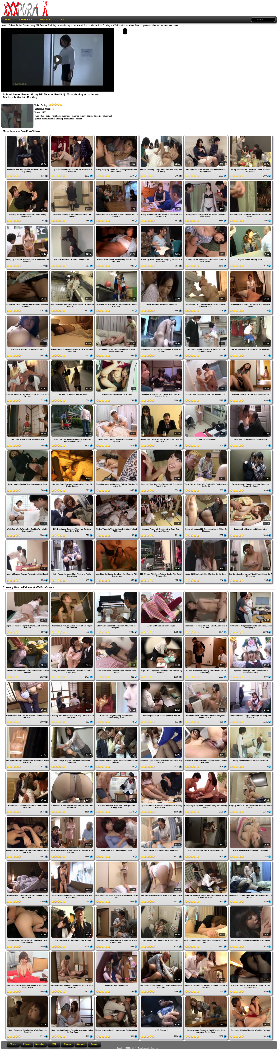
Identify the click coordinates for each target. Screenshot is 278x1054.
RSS (63, 19)
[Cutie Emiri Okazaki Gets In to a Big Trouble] (72, 907)
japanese (66, 116)
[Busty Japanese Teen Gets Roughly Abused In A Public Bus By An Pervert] (161, 226)
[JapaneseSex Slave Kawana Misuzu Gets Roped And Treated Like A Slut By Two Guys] (72, 592)
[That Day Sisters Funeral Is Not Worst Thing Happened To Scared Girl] (27, 181)
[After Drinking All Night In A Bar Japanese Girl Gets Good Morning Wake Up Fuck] (206, 907)
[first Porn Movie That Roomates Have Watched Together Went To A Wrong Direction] (206, 136)
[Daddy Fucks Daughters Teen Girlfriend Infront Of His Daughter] (251, 862)
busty (83, 116)
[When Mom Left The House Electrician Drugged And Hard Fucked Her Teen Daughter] (206, 271)
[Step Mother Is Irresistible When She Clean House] (161, 862)
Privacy (26, 1044)
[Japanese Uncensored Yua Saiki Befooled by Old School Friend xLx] (117, 271)
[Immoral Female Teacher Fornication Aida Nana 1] (27, 540)
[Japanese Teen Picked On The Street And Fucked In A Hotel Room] (206, 592)
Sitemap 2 (81, 1044)
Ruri (42, 116)
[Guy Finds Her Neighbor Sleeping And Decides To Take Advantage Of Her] (27, 817)
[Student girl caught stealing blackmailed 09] (161, 682)
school (79, 119)
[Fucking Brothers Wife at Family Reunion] (206, 817)
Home (8, 19)
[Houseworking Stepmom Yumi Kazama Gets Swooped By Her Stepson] (206, 997)
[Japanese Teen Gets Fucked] (117, 952)
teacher (75, 116)
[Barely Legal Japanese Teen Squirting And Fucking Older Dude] (206, 772)
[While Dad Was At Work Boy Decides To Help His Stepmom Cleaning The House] (27, 495)
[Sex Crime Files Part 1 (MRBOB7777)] (72, 361)
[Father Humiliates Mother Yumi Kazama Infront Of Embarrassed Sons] (117, 181)
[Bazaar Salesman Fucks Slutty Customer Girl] (251, 316)
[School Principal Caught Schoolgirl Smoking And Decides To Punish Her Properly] (251, 682)
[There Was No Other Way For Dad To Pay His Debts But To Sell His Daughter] (206, 451)
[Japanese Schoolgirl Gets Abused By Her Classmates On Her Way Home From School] (251, 637)
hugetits (98, 116)
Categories (25, 19)
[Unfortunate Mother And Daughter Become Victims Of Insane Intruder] (27, 637)
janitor (38, 119)
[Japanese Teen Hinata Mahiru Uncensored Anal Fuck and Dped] (27, 907)
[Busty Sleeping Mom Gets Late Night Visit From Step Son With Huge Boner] (117, 136)
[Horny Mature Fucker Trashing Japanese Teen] (27, 451)
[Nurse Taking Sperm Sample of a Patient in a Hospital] (117, 406)
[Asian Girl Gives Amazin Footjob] (161, 592)
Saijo (48, 116)
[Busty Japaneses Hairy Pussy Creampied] (251, 817)
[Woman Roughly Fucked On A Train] (117, 361)
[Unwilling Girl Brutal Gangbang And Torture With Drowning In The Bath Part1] (117, 540)
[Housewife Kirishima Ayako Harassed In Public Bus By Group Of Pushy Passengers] (117, 727)
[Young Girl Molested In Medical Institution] (251, 727)
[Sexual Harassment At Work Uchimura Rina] (72, 226)
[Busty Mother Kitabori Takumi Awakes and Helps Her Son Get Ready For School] (72, 997)
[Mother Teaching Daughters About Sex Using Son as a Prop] (161, 136)
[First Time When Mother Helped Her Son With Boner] (117, 637)
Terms (13, 1044)
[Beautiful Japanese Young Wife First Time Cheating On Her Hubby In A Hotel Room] (27, 361)
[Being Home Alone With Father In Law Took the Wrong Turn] (161, 181)
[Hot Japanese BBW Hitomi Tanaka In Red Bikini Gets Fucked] (27, 952)
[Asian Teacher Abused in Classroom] (161, 271)
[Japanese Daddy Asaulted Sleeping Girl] (251, 495)
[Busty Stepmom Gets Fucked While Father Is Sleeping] (27, 997)
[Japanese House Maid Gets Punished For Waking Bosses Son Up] (161, 772)
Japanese (49, 109)
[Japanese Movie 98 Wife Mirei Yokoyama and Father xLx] (117, 862)
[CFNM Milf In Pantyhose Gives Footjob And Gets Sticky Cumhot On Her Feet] (72, 772)
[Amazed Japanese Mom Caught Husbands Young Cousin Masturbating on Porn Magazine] (206, 862)
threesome (69, 119)
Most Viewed (46, 19)
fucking (59, 119)
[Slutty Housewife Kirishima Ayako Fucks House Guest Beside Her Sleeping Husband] (72, 637)
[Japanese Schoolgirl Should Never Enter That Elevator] (72, 181)
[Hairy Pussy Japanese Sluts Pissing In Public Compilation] (72, 540)
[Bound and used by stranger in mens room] (161, 907)
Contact (94, 1044)
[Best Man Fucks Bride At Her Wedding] (251, 406)
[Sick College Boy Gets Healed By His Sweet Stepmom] (72, 727)
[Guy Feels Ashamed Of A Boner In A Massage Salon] (251, 271)
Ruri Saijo (56, 116)
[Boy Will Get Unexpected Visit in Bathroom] (251, 361)
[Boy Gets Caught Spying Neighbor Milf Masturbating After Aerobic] (117, 682)
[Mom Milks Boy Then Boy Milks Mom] (117, 817)
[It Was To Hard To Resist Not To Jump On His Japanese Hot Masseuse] (251, 952)
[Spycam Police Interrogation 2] (251, 226)
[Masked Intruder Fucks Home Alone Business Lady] (117, 997)
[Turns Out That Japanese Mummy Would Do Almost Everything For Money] (72, 406)
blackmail (107, 116)
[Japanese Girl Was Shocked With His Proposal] (251, 997)
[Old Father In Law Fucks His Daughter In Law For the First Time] (161, 952)
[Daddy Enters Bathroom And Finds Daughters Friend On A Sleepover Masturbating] (206, 682)
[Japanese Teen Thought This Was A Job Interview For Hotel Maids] (27, 592)
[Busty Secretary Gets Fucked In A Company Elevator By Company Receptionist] (251, 451)
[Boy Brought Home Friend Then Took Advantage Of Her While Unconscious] (72, 316)
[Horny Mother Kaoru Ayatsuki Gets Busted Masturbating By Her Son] (117, 316)
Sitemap (67, 1044)
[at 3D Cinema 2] (161, 997)
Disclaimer (40, 1044)
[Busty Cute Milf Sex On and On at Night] (27, 316)
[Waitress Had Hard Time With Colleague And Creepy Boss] (117, 772)
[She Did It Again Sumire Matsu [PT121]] (27, 406)
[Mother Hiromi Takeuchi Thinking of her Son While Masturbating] (72, 952)
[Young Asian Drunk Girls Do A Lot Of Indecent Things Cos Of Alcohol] (251, 136)
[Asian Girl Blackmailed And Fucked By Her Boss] (206, 540)
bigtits (90, 116)
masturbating (48, 119)
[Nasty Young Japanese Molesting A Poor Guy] (251, 907)
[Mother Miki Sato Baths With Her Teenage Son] (206, 361)
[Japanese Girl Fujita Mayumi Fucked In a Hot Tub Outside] (161, 316)
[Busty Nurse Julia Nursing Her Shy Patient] (161, 817)
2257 (54, 1044)
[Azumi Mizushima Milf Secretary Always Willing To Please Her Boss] (206, 495)
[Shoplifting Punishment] (206, 406)
